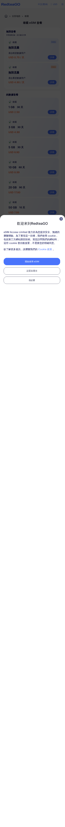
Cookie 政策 (45, 249)
